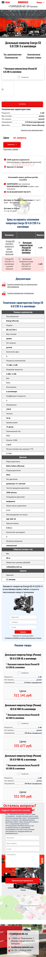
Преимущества (11, 57)
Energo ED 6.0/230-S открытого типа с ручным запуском (10, 247)
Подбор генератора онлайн (16, 810)
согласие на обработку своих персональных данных (23, 638)
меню (7, 2)
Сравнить (25, 77)
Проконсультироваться (22, 881)
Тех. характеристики (12, 54)
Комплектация (33, 54)
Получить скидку (10, 149)
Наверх (39, 2)
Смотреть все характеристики (32, 130)
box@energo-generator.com (22, 947)
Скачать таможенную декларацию (20, 293)
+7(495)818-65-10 (18, 6)
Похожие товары (33, 57)
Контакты (34, 6)
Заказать (11, 144)
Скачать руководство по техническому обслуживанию (22, 285)
